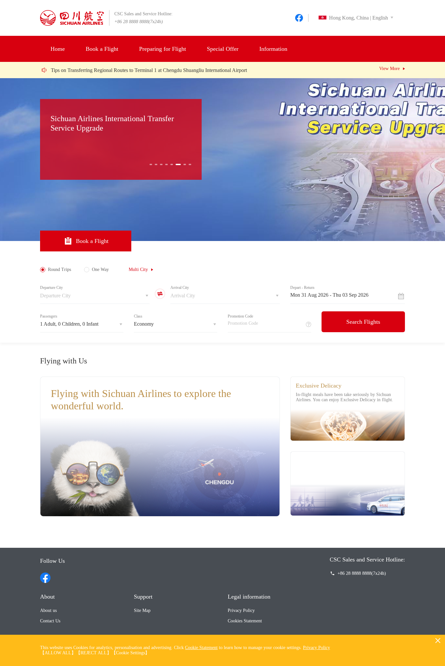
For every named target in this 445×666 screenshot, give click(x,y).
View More (389, 68)
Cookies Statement (245, 620)
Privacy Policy (241, 610)
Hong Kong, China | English (358, 18)
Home (57, 49)
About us (48, 610)
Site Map (142, 610)
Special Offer (222, 49)
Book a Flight (102, 49)
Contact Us (50, 620)
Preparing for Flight (162, 49)
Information (273, 49)
